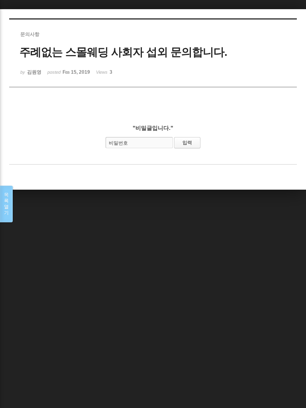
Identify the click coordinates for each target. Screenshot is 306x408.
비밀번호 (118, 143)
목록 (6, 204)
